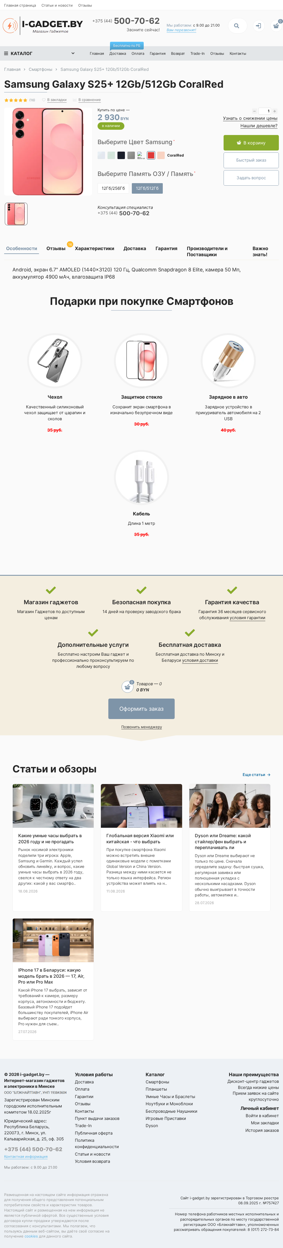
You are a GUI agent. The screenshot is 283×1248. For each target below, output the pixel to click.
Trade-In (197, 53)
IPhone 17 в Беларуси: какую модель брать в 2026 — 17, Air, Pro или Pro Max (51, 976)
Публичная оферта (93, 1133)
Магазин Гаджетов (36, 611)
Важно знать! (260, 251)
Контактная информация (26, 1156)
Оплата (138, 53)
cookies (31, 1236)
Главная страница (20, 5)
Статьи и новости (57, 5)
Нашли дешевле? (258, 125)
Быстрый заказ (251, 160)
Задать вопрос (251, 177)
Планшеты (156, 1089)
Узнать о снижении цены (250, 118)
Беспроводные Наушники (171, 1111)
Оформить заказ (141, 708)
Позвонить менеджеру (141, 727)
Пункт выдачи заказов (97, 1118)
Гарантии (84, 1096)
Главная (97, 53)
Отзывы (85, 5)
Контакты (238, 53)
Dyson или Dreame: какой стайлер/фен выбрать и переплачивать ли (223, 841)
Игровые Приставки (166, 1118)
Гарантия (158, 53)
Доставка (119, 51)
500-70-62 (126, 20)
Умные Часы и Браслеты (170, 1096)
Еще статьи (257, 774)
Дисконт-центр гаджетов (253, 1081)
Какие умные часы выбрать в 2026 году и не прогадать (50, 838)
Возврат (178, 53)
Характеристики (94, 248)
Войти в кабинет (262, 1115)
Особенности (21, 248)
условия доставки (200, 660)
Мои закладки (265, 1122)
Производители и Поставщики (207, 251)
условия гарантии (247, 617)
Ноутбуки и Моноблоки (169, 1103)
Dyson (152, 1125)
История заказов (262, 1130)
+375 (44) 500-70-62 (33, 1149)
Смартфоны (157, 1081)
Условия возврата (92, 1161)
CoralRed (175, 155)
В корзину (254, 143)
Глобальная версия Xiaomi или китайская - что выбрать (140, 838)
